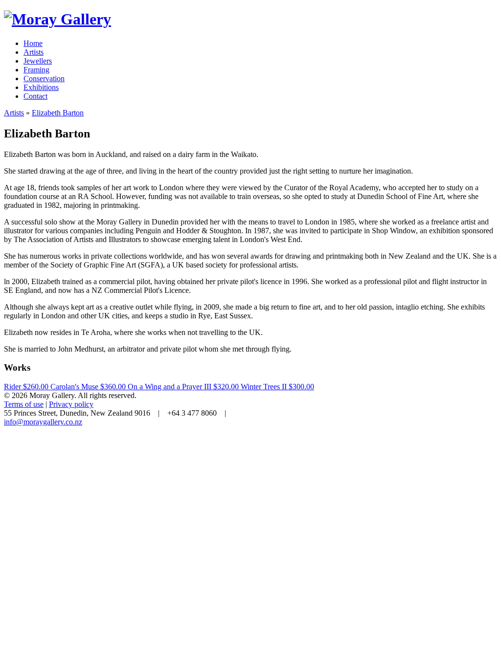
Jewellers (37, 61)
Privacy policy (71, 404)
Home (33, 43)
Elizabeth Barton (58, 113)
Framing (36, 70)
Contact (35, 96)
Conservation (44, 78)
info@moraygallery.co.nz (43, 422)
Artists (33, 52)
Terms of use (24, 404)
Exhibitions (41, 87)
